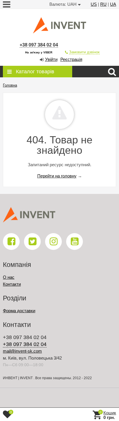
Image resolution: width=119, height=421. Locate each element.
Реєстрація (71, 59)
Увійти (51, 59)
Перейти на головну (57, 175)
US (94, 4)
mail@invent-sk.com (22, 351)
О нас (8, 277)
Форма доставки (19, 310)
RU (103, 4)
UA (113, 4)
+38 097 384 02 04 (39, 44)
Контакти (12, 284)
